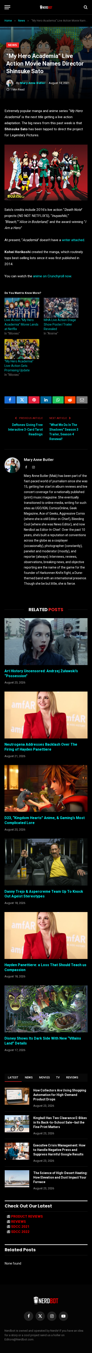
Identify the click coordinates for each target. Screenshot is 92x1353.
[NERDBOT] (46, 7)
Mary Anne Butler (33, 83)
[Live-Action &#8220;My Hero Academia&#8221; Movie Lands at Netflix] (21, 308)
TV (58, 1077)
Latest (13, 1077)
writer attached (73, 240)
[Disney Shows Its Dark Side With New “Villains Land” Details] (46, 1008)
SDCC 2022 (20, 1232)
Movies (44, 1077)
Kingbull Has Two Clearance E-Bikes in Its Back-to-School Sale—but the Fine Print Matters (60, 1122)
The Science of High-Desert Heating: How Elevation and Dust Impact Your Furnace (60, 1177)
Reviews (72, 1077)
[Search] (85, 7)
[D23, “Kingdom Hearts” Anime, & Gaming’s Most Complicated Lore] (46, 788)
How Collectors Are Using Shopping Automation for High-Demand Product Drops (59, 1095)
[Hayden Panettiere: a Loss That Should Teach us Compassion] (46, 935)
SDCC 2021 (20, 1227)
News (12, 45)
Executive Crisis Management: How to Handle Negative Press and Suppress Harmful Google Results (59, 1150)
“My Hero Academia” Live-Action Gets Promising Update (18, 365)
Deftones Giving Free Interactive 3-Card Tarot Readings (25, 429)
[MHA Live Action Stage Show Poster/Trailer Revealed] (61, 308)
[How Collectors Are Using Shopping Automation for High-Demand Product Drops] (17, 1096)
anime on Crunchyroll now (52, 276)
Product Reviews (27, 1216)
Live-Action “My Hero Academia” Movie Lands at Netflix (21, 324)
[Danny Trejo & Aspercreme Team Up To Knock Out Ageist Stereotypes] (46, 861)
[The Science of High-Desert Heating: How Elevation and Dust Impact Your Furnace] (17, 1178)
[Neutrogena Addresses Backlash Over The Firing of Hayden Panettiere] (46, 715)
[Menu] (7, 7)
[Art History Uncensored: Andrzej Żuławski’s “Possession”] (46, 641)
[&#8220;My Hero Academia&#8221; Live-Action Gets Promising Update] (21, 349)
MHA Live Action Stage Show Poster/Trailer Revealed (60, 324)
